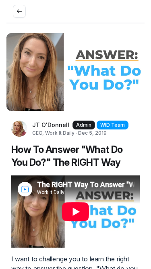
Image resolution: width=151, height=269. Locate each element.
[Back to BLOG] (19, 11)
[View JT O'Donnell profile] (19, 129)
